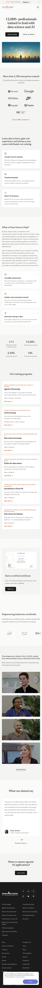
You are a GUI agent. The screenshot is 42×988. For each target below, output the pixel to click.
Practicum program (7, 928)
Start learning (12, 34)
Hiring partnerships (28, 915)
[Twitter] (33, 891)
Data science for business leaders (10, 923)
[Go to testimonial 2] (20, 839)
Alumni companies (28, 908)
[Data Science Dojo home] (10, 894)
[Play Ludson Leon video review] (21, 706)
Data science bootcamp (9, 911)
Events (4, 960)
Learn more (21, 873)
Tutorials (4, 949)
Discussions (5, 953)
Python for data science (9, 915)
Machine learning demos (9, 964)
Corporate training (28, 904)
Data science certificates (9, 931)
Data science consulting (30, 911)
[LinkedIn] (28, 891)
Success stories (7, 968)
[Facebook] (23, 891)
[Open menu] (38, 7)
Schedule (5, 935)
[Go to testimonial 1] (18, 839)
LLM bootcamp (6, 904)
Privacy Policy (9, 977)
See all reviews (21, 769)
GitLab (4, 957)
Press (24, 949)
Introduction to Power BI (9, 919)
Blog (3, 942)
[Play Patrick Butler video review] (21, 682)
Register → (26, 2)
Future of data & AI (8, 946)
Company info (27, 942)
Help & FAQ (26, 964)
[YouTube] (28, 896)
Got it (30, 981)
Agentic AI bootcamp (8, 908)
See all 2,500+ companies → (21, 120)
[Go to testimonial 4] (23, 839)
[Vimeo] (33, 896)
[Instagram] (23, 896)
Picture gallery (27, 953)
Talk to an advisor (28, 34)
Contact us (26, 960)
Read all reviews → (21, 843)
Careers (25, 957)
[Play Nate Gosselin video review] (21, 729)
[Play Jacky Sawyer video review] (21, 753)
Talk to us (10, 589)
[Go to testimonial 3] (21, 839)
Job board (26, 919)
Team (24, 946)
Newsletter (26, 968)
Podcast (4, 971)
